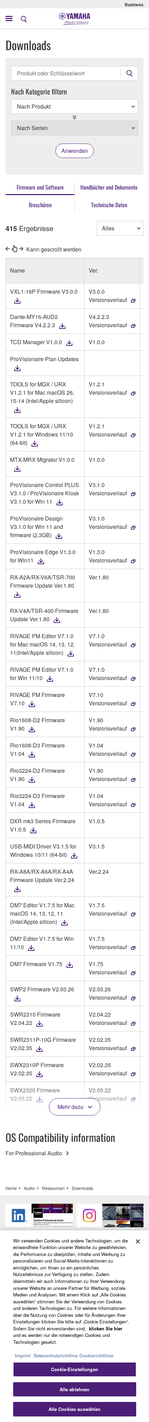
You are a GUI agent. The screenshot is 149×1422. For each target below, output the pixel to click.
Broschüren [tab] (40, 205)
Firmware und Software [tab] (40, 187)
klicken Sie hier (105, 1328)
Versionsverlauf (108, 300)
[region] (74, 1326)
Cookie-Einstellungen (74, 1369)
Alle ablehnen (75, 1389)
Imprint (22, 1355)
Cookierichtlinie (96, 1355)
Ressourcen (53, 1188)
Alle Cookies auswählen (75, 1409)
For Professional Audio (34, 1153)
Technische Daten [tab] (109, 205)
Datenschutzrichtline (56, 1355)
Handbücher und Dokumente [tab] (109, 187)
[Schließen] (138, 1241)
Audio (29, 1188)
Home (11, 1188)
